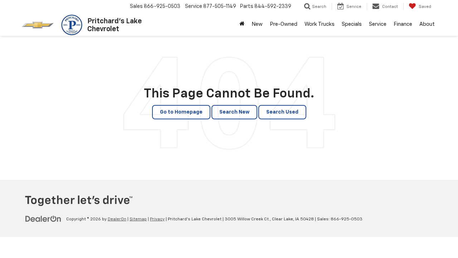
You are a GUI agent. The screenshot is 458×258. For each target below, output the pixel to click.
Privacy (157, 219)
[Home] (242, 24)
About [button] (427, 24)
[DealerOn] (43, 218)
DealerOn (117, 219)
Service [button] (377, 24)
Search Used (282, 112)
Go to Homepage (181, 112)
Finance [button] (403, 24)
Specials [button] (352, 24)
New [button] (257, 24)
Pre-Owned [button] (283, 24)
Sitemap (138, 219)
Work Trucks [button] (319, 24)
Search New (234, 112)
